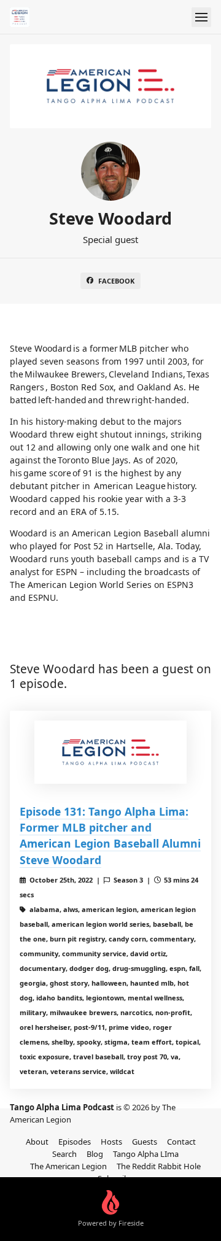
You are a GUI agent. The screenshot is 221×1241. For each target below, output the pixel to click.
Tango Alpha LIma (146, 1153)
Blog (95, 1153)
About (37, 1141)
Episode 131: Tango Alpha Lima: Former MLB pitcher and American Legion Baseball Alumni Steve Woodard (110, 835)
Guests (144, 1141)
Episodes (74, 1141)
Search (64, 1153)
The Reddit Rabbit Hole (159, 1166)
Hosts (111, 1141)
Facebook (116, 280)
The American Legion (68, 1166)
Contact (181, 1141)
